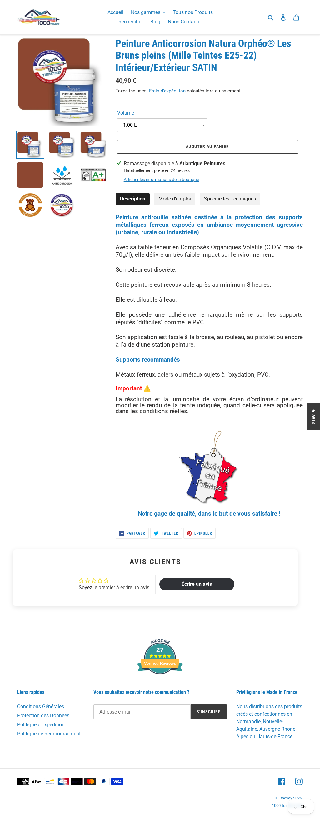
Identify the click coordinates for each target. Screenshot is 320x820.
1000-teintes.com (287, 805)
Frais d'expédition (167, 91)
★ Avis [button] (313, 416)
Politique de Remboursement (49, 734)
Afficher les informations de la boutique (161, 179)
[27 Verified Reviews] (160, 685)
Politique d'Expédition (41, 725)
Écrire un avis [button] (197, 584)
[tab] (133, 199)
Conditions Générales (40, 706)
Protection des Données (43, 716)
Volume (125, 113)
